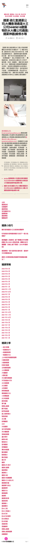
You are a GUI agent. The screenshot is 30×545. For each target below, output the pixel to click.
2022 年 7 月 (6, 294)
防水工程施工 (24, 166)
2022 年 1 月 (6, 310)
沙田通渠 (5, 426)
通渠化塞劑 (5, 467)
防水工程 (17, 14)
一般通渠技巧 (6, 350)
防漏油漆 (10, 170)
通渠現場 (5, 209)
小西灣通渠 (5, 396)
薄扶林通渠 (5, 450)
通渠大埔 (5, 475)
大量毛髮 (5, 375)
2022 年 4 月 (6, 302)
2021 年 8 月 (6, 322)
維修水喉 (6, 14)
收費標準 (5, 207)
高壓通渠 (5, 534)
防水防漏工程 (20, 168)
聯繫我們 (5, 218)
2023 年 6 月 (6, 274)
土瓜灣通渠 (5, 370)
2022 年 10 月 (6, 292)
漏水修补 (25, 164)
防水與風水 (16, 16)
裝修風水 (12, 14)
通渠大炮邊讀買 (7, 478)
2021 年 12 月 (6, 312)
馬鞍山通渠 (5, 529)
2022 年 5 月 (6, 299)
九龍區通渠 (5, 360)
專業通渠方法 (6, 393)
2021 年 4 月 (6, 333)
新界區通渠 (5, 411)
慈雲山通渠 (5, 406)
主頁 (3, 202)
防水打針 (23, 14)
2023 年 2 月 (6, 284)
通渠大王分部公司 (8, 480)
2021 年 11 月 (6, 315)
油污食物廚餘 (6, 429)
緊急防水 (12, 166)
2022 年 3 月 (6, 304)
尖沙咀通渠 (5, 398)
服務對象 (5, 213)
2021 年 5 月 (6, 330)
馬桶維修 (5, 526)
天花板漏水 (7, 162)
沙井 (3, 424)
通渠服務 (5, 493)
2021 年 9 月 (6, 320)
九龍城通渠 (5, 362)
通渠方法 (5, 490)
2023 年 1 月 (6, 287)
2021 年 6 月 (6, 328)
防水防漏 (22, 16)
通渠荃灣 (5, 501)
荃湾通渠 (5, 444)
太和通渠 (5, 388)
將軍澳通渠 (5, 391)
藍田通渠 (5, 452)
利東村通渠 (5, 365)
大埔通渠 (5, 373)
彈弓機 (4, 403)
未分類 (4, 419)
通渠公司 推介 (6, 465)
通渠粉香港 (5, 498)
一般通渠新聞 (6, 352)
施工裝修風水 (13, 164)
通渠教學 (5, 488)
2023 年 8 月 (6, 271)
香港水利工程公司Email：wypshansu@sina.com (14, 139)
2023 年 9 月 (6, 269)
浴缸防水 (20, 164)
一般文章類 (5, 347)
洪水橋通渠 (5, 432)
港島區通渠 (5, 434)
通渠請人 (5, 503)
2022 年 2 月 (6, 307)
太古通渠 (5, 386)
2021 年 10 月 (6, 317)
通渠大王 (12, 38)
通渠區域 (5, 205)
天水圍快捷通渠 (7, 378)
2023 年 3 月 (6, 281)
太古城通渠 (5, 383)
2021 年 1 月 (6, 338)
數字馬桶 (5, 409)
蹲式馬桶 (5, 457)
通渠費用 (5, 506)
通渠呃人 (5, 473)
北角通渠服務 (6, 368)
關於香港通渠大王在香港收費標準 (13, 230)
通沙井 (4, 460)
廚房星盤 (6, 164)
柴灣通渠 (5, 421)
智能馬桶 (5, 416)
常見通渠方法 (6, 211)
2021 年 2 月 (6, 335)
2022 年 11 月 (6, 289)
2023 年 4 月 (6, 279)
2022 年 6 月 (6, 297)
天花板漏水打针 (15, 162)
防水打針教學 (8, 16)
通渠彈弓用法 (6, 485)
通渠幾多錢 (5, 483)
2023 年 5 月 (6, 276)
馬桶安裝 (5, 524)
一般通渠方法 (6, 355)
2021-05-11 (21, 38)
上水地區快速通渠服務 (9, 357)
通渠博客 (5, 216)
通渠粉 (4, 496)
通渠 (3, 462)
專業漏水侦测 (23, 162)
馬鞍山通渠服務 (7, 531)
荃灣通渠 (5, 447)
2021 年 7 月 (6, 325)
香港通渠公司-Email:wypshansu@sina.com (11, 132)
